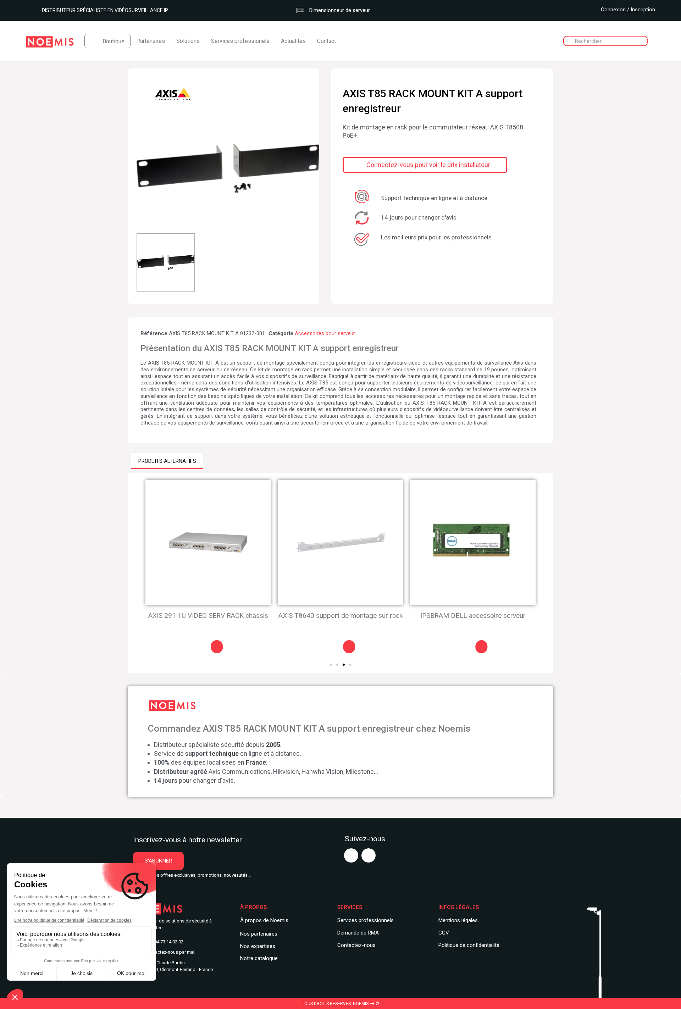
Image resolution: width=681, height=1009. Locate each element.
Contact (326, 41)
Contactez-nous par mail (170, 952)
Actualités (293, 41)
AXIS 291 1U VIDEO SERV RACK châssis (208, 615)
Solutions (188, 41)
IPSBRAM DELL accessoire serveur (473, 615)
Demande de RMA (358, 933)
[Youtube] (351, 855)
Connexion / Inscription (628, 9)
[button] (143, 168)
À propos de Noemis (264, 920)
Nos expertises (257, 946)
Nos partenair (256, 934)
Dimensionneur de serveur (339, 10)
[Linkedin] (368, 855)
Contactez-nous (356, 945)
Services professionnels (365, 920)
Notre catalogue (259, 958)
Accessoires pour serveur (325, 333)
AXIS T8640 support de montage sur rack (340, 615)
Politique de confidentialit (467, 945)
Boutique (113, 41)
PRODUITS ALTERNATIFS (167, 461)
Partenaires (150, 41)
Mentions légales (458, 920)
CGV (443, 933)
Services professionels (240, 41)
